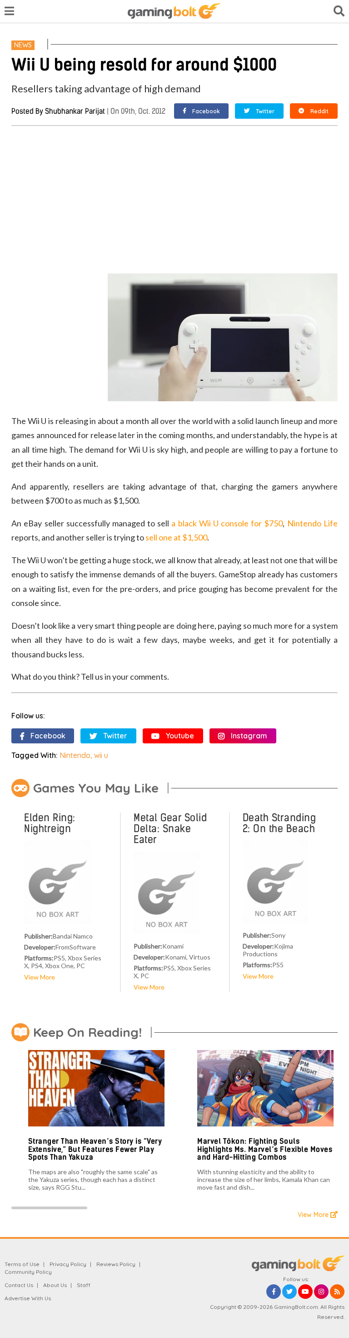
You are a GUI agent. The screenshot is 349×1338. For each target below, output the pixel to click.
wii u (101, 755)
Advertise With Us (28, 1298)
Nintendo (75, 755)
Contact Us (19, 1285)
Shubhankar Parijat (75, 111)
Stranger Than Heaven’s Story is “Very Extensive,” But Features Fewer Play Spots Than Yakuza (95, 1149)
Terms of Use (22, 1264)
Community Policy (28, 1271)
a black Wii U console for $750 (227, 523)
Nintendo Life (312, 523)
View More (39, 977)
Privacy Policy (68, 1264)
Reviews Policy (115, 1264)
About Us (55, 1285)
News (23, 45)
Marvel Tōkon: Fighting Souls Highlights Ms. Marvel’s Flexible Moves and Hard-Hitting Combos (264, 1149)
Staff (83, 1285)
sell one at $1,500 (176, 537)
